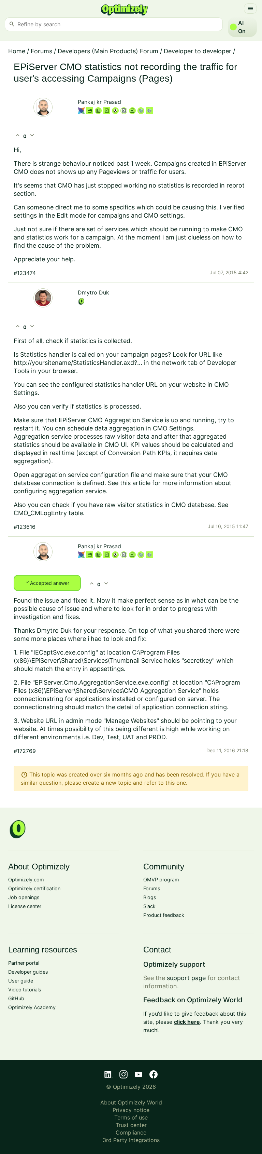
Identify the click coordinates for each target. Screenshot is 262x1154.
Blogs (149, 897)
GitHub (16, 998)
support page (186, 977)
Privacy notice (131, 1110)
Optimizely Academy (32, 1007)
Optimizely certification (34, 888)
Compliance (131, 1132)
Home (16, 51)
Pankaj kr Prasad (99, 101)
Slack (149, 906)
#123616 (24, 526)
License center (24, 906)
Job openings (24, 897)
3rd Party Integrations (131, 1140)
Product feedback (163, 915)
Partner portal (23, 963)
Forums (41, 51)
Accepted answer (47, 582)
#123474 (25, 273)
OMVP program (161, 879)
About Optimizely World (131, 1102)
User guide (20, 981)
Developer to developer (197, 51)
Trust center (131, 1125)
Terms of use (131, 1117)
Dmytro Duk (93, 292)
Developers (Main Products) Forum (108, 51)
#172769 (25, 750)
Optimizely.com (26, 879)
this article (135, 482)
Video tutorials (24, 989)
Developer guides (28, 972)
